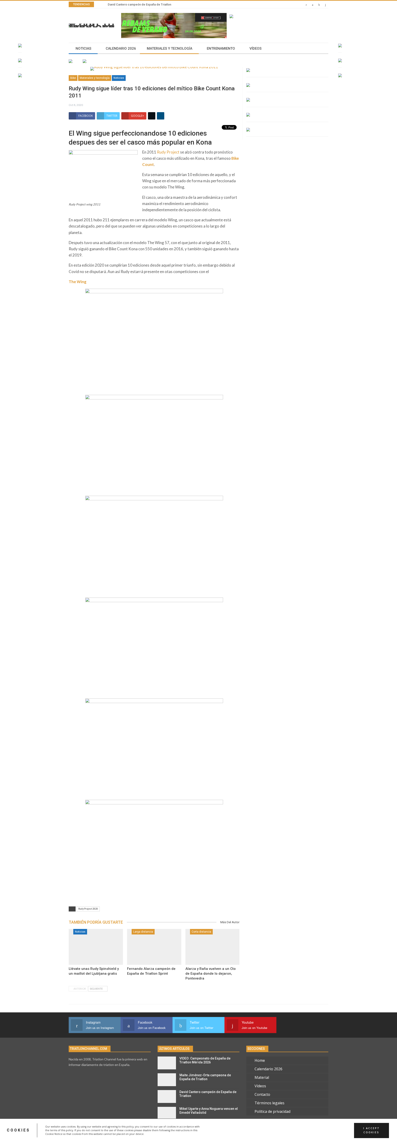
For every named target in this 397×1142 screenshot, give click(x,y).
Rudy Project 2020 (88, 909)
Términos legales (269, 1102)
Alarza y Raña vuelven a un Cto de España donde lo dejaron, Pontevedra (210, 973)
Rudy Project (168, 152)
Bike (73, 78)
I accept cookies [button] (371, 1130)
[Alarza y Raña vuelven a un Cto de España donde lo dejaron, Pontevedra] (212, 947)
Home (260, 1060)
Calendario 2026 (121, 48)
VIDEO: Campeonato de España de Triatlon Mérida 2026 (204, 1060)
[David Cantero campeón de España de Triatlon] (167, 1096)
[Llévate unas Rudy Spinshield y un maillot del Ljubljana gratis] (96, 947)
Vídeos (255, 48)
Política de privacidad (272, 1111)
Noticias (83, 48)
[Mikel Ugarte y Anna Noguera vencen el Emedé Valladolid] (167, 1113)
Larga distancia (143, 931)
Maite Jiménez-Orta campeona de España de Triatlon (205, 1077)
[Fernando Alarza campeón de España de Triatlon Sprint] (154, 947)
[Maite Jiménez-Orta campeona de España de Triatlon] (167, 1079)
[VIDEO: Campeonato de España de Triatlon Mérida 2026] (167, 1063)
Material (262, 1077)
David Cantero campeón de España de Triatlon (139, 4)
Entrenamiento (221, 48)
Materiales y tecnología (169, 48)
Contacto (262, 1094)
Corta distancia (201, 931)
